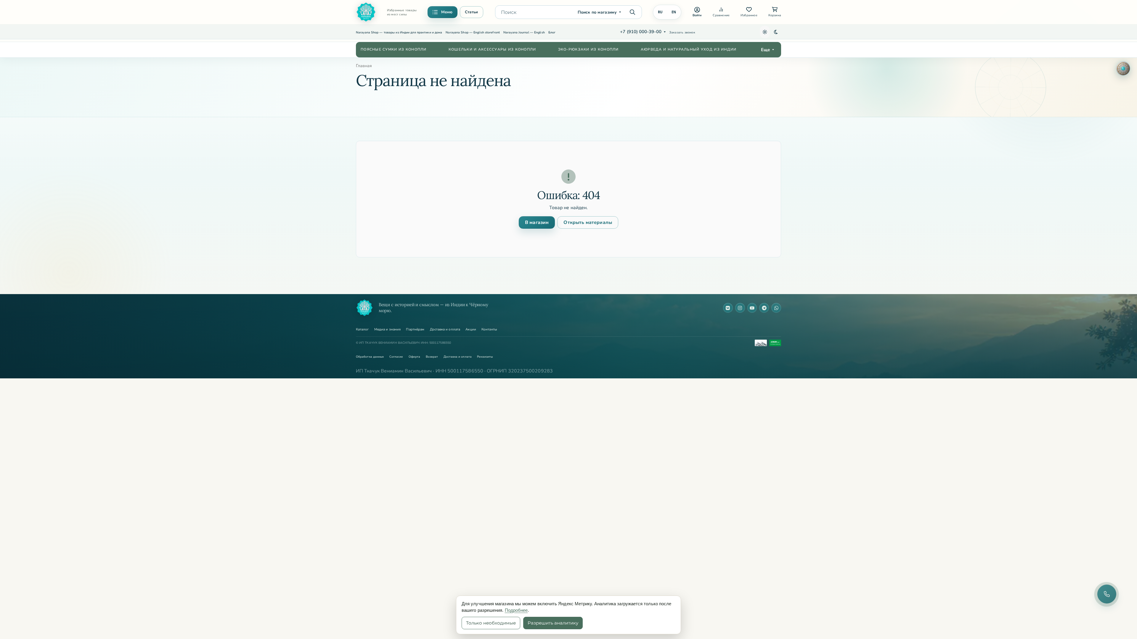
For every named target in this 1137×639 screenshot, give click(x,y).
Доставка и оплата (445, 329)
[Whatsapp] (776, 308)
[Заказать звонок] (1106, 594)
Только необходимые (491, 623)
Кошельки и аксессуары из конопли (492, 49)
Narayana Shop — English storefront (473, 32)
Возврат (432, 357)
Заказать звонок (682, 32)
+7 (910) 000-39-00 (640, 32)
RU (660, 12)
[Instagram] (740, 308)
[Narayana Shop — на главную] (364, 307)
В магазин (537, 222)
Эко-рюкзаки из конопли (588, 49)
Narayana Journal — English (524, 32)
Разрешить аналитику (553, 623)
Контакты (489, 329)
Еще (765, 50)
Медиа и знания (387, 329)
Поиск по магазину (597, 12)
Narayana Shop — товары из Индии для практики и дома (399, 32)
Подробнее (516, 610)
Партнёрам (415, 329)
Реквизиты (485, 357)
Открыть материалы (587, 222)
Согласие (396, 357)
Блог (551, 32)
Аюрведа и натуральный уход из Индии (689, 49)
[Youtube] (752, 308)
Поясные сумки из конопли (394, 49)
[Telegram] (764, 308)
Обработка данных (370, 357)
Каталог (362, 329)
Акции (470, 329)
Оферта (414, 357)
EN (674, 12)
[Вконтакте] (728, 308)
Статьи (471, 12)
